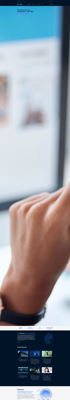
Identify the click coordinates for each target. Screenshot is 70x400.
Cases (35, 4)
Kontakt (51, 4)
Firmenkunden (19, 1)
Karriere (24, 1)
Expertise (38, 4)
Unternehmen (28, 4)
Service (32, 4)
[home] (19, 4)
